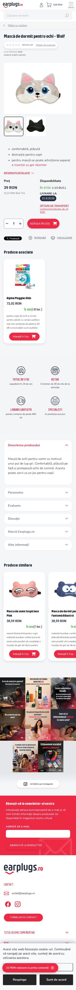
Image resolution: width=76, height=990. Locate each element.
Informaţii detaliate (17, 173)
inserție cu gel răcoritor (30, 165)
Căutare (67, 15)
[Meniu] (71, 5)
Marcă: (15, 55)
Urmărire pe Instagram (41, 783)
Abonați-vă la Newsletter (26, 845)
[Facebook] (7, 903)
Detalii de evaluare (45, 45)
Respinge (20, 980)
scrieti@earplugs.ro (23, 893)
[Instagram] (17, 903)
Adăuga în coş (40, 223)
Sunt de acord (56, 980)
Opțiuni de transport (54, 209)
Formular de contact (23, 917)
